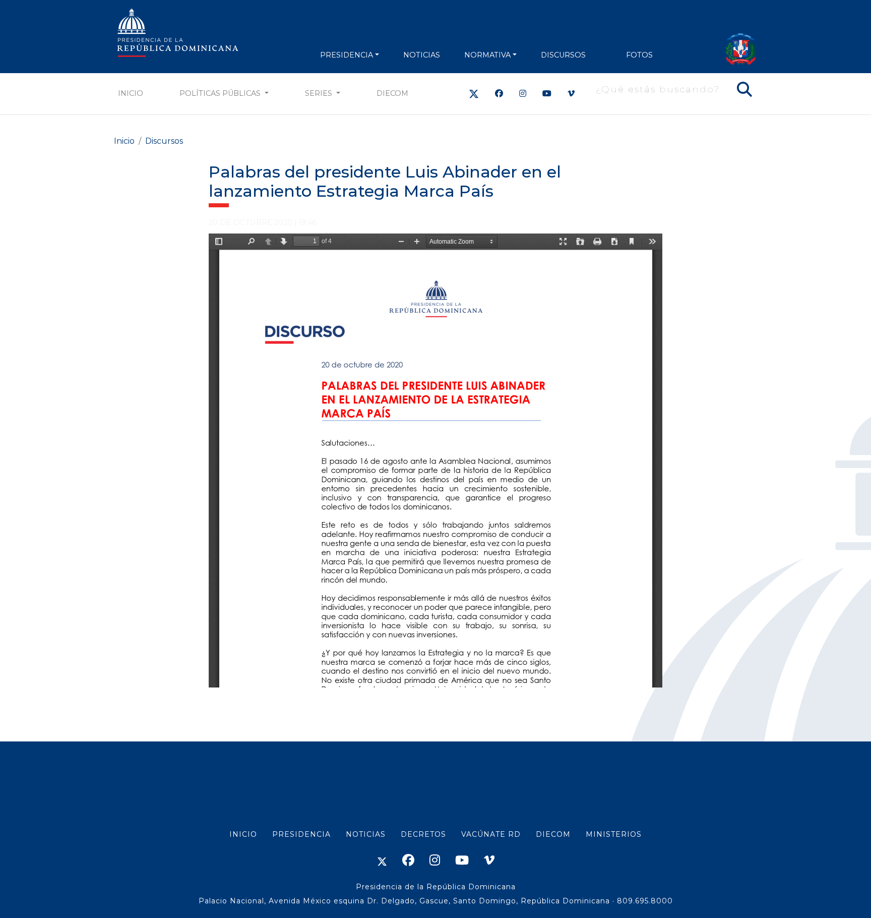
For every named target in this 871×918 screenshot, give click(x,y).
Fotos (639, 55)
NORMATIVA (487, 55)
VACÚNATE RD (491, 834)
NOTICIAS (421, 55)
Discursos (563, 55)
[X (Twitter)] (474, 93)
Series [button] (319, 93)
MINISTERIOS (614, 834)
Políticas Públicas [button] (221, 93)
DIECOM (392, 93)
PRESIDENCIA (346, 55)
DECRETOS (423, 834)
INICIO (243, 834)
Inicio (130, 93)
